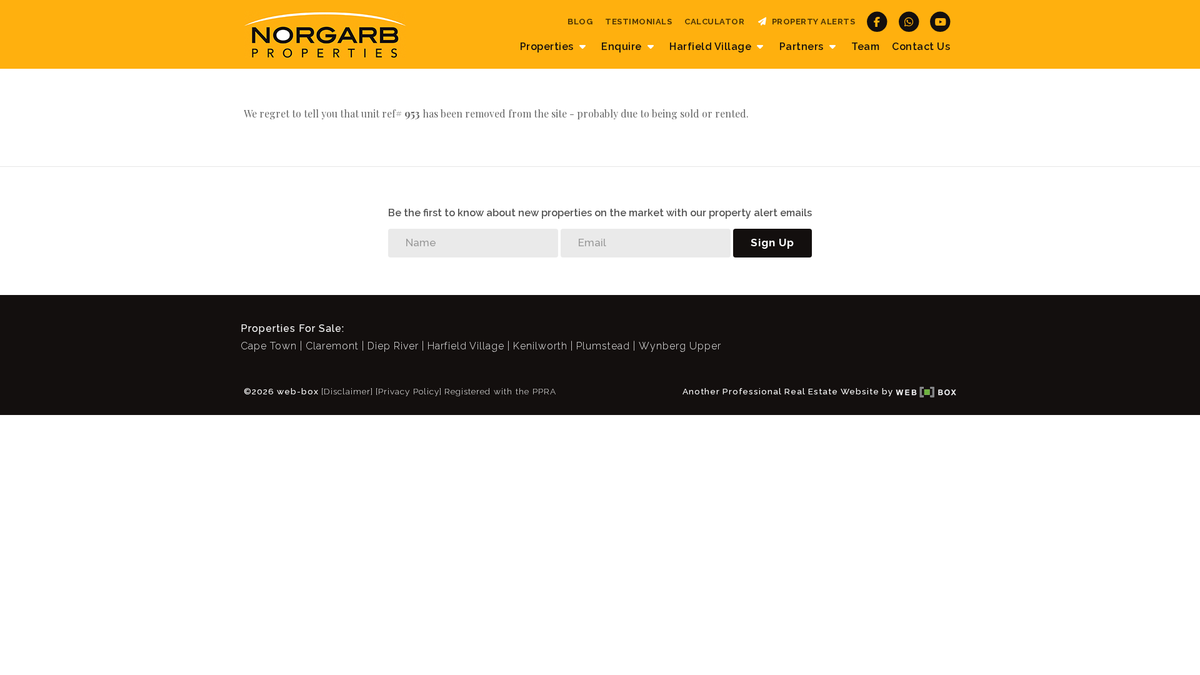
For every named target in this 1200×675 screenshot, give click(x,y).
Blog (580, 21)
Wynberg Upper (680, 346)
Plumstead (603, 346)
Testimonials (638, 21)
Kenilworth (540, 346)
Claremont (332, 346)
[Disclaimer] (347, 391)
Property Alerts (812, 21)
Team (865, 46)
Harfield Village (466, 346)
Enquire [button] (622, 46)
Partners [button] (803, 46)
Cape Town (269, 346)
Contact (921, 46)
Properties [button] (548, 46)
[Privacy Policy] (409, 391)
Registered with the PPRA (500, 391)
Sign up (772, 242)
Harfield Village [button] (711, 46)
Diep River (393, 346)
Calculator (714, 21)
